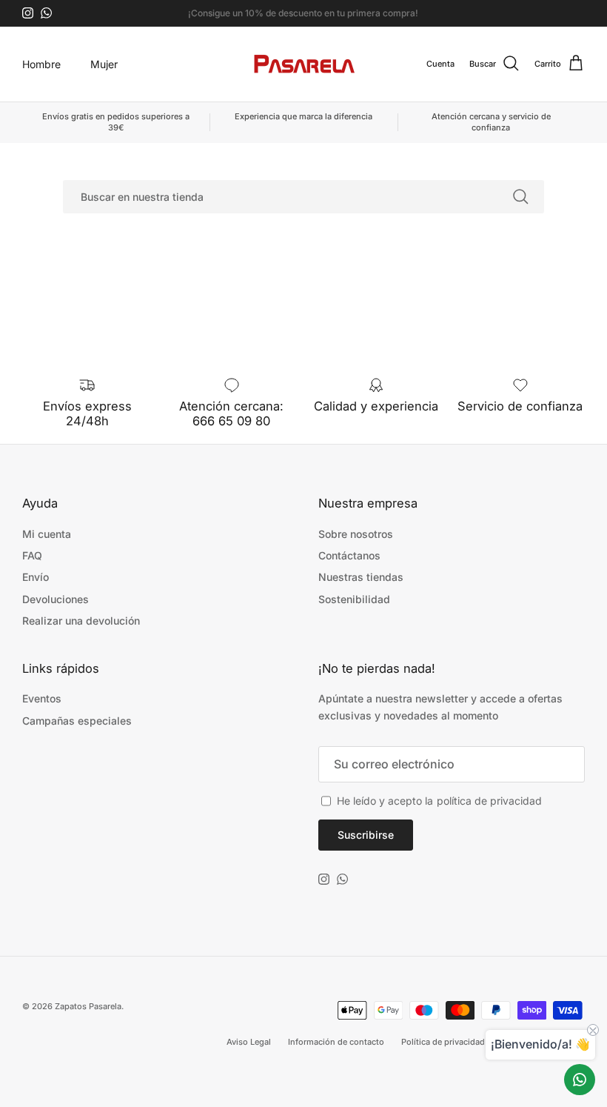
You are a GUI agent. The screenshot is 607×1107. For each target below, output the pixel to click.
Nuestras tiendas (360, 577)
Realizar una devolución (81, 620)
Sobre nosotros (355, 534)
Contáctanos (349, 555)
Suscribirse (366, 834)
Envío (35, 577)
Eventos (41, 698)
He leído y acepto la (439, 800)
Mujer (104, 64)
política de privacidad (489, 800)
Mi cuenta (46, 534)
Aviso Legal (249, 1042)
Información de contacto (336, 1042)
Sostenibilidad (354, 599)
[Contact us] (579, 1079)
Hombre (41, 64)
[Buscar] (520, 196)
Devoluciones (55, 599)
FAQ (32, 555)
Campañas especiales (77, 720)
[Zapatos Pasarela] (304, 64)
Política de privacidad (443, 1042)
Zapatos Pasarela (88, 1006)
